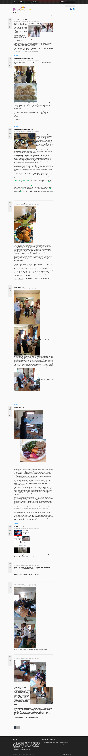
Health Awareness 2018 (19, 287)
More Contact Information (63, 745)
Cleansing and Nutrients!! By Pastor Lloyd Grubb (25, 584)
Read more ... (16, 55)
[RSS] (51, 15)
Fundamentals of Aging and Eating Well (23, 58)
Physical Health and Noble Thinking (22, 19)
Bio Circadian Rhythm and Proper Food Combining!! (26, 657)
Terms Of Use (72, 754)
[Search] (53, 15)
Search (61, 4)
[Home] (50, 15)
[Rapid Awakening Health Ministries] (22, 8)
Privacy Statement (66, 754)
